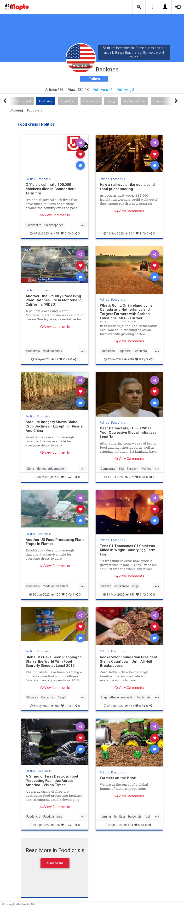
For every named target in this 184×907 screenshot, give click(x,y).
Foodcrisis (143, 697)
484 (130, 825)
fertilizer (119, 816)
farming (106, 816)
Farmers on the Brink (118, 778)
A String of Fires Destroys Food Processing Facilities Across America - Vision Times (52, 780)
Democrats (108, 468)
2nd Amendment (134, 101)
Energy (111, 101)
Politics (30, 179)
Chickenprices (53, 225)
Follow (94, 78)
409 (57, 594)
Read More (55, 863)
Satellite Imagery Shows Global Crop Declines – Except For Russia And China (54, 426)
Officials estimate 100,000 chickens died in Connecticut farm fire (51, 188)
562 (57, 706)
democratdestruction (51, 468)
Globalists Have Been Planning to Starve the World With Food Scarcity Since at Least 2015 (54, 661)
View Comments (57, 215)
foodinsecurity (52, 351)
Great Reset (68, 101)
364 (131, 233)
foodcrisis (33, 351)
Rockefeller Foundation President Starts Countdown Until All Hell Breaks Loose (128, 661)
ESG (121, 468)
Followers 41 (103, 90)
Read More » (54, 153)
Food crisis (45, 101)
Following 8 (125, 90)
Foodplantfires (52, 816)
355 (57, 825)
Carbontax (48, 697)
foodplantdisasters (55, 586)
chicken (106, 586)
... (82, 224)
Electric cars (91, 101)
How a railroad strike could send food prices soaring (127, 186)
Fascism (132, 468)
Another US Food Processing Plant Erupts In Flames (55, 541)
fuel (147, 816)
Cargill (62, 697)
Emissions (108, 351)
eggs (135, 586)
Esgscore (124, 351)
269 (131, 477)
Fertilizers (140, 351)
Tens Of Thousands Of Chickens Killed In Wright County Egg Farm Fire (127, 550)
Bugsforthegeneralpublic (117, 697)
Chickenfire (33, 225)
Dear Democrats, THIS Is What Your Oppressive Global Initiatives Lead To (128, 432)
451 (56, 233)
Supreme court (21, 101)
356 (132, 594)
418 (131, 706)
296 (57, 477)
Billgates (32, 697)
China (30, 468)
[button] (139, 7)
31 (56, 359)
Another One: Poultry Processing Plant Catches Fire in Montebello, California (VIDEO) (54, 300)
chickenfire (121, 586)
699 (131, 359)
